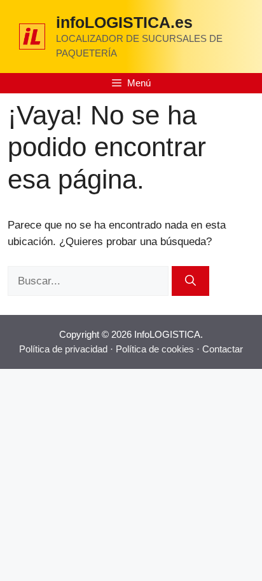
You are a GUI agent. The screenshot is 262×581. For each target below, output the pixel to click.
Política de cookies (155, 349)
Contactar (222, 349)
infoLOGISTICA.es (124, 22)
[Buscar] (190, 281)
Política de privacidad (63, 349)
